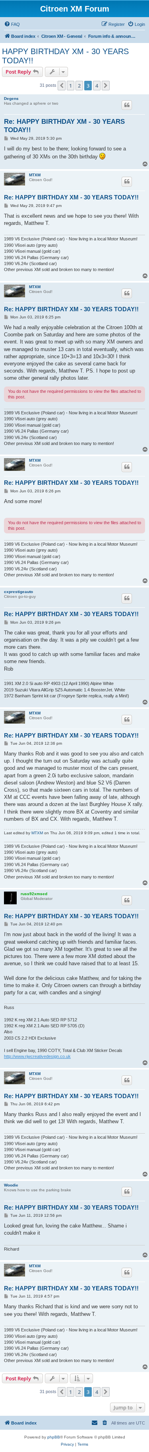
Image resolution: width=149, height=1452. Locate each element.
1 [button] (70, 85)
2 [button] (79, 85)
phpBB (53, 1437)
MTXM (35, 175)
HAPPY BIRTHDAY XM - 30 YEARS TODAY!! (65, 56)
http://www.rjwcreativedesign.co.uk (37, 1056)
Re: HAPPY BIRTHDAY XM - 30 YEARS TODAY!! (64, 126)
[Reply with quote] (127, 105)
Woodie (11, 1185)
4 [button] (96, 85)
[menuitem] (12, 24)
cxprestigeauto (18, 591)
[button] (62, 85)
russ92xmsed (34, 894)
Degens (11, 98)
